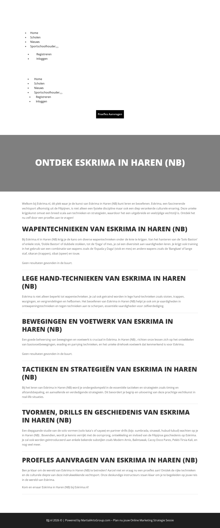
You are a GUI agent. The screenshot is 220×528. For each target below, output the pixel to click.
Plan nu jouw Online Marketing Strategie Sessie (143, 520)
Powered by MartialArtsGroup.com (87, 520)
